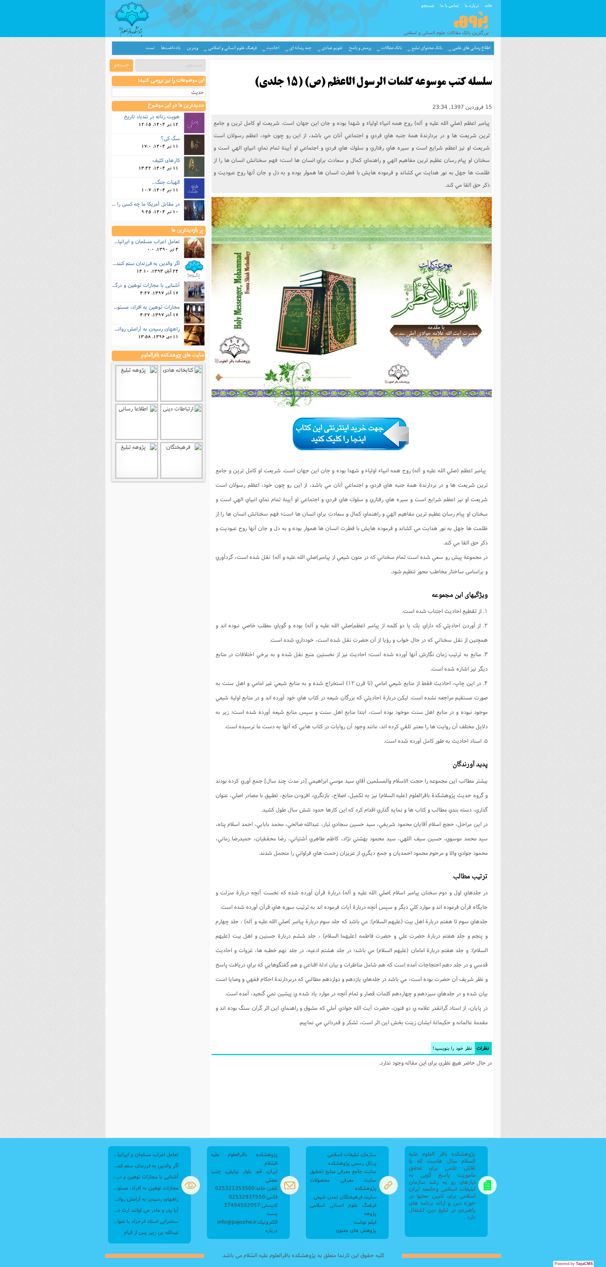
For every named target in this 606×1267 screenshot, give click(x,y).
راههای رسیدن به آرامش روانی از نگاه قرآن (134, 328)
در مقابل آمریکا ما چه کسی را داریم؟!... (138, 203)
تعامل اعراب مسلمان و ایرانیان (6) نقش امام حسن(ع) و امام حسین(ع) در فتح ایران (145, 1154)
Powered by (573, 1264)
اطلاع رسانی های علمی (471, 48)
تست (150, 48)
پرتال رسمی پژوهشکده (352, 1163)
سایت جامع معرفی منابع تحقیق (343, 1171)
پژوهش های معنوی (356, 1230)
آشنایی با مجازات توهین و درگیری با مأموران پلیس (126, 285)
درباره (271, 1230)
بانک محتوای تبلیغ (426, 48)
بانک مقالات (391, 48)
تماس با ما (449, 5)
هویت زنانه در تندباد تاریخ (152, 116)
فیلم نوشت (365, 1222)
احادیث (273, 48)
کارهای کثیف (166, 160)
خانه (488, 5)
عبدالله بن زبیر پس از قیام (151, 1232)
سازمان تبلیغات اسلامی (351, 1154)
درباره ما (472, 5)
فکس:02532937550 (253, 1197)
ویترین (192, 48)
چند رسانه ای (300, 48)
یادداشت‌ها (171, 48)
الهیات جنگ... (166, 182)
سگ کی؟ (170, 138)
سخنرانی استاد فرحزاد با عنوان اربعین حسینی (145, 1221)
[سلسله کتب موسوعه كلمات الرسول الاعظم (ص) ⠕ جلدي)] (351, 302)
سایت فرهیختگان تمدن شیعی (345, 1197)
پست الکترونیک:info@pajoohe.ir (247, 1217)
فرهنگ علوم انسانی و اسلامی (232, 48)
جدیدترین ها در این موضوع (176, 105)
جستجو (428, 5)
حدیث (197, 92)
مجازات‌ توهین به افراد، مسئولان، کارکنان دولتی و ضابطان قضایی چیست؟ (145, 1188)
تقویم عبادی (332, 48)
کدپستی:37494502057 (250, 1205)
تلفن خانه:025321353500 (246, 1188)
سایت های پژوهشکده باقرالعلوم (172, 355)
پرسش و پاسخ (360, 48)
